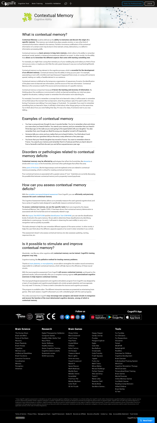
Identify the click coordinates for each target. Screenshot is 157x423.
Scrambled (72, 376)
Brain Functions (21, 356)
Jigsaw (94, 358)
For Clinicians (120, 335)
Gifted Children (120, 386)
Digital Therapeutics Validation (53, 333)
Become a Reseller (93, 414)
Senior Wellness (47, 343)
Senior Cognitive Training (51, 348)
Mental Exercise (121, 376)
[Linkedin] (82, 317)
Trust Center (134, 414)
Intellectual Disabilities (23, 353)
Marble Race (73, 371)
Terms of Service (20, 414)
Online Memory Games (123, 379)
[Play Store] (115, 317)
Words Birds (96, 384)
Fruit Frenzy (72, 338)
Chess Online (73, 333)
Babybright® (120, 348)
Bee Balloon (96, 348)
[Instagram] (77, 317)
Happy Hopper (97, 333)
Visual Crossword (74, 361)
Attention (18, 369)
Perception (19, 366)
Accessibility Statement (120, 414)
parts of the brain (33, 168)
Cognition (19, 348)
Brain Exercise (120, 358)
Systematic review (48, 353)
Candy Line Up (97, 335)
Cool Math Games (121, 381)
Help (110, 414)
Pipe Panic (72, 341)
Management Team (44, 414)
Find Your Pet (73, 379)
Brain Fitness (20, 346)
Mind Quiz (119, 363)
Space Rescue (73, 366)
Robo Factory (73, 348)
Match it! (71, 363)
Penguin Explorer (98, 341)
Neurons (18, 341)
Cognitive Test (23, 3)
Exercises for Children (123, 353)
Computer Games (48, 335)
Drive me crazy (73, 358)
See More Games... (99, 386)
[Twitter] (67, 317)
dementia (87, 161)
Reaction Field (97, 381)
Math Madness (73, 369)
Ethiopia (21, 418)
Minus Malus (96, 366)
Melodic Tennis (73, 374)
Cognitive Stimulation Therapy (126, 366)
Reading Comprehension (124, 384)
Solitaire (71, 346)
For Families (119, 333)
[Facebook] (62, 317)
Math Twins (96, 363)
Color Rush (72, 384)
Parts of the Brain (21, 338)
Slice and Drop (97, 374)
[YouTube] (72, 317)
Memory (18, 363)
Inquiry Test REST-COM (36, 216)
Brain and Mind (21, 335)
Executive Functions (22, 358)
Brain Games (120, 374)
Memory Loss (20, 351)
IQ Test (117, 391)
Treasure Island (74, 353)
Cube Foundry (97, 353)
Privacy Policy (32, 414)
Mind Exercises (120, 369)
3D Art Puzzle (73, 386)
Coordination (20, 361)
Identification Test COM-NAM (61, 216)
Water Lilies (96, 379)
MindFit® (118, 346)
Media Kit (69, 414)
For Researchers (121, 338)
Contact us (104, 414)
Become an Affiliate (79, 414)
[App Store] (133, 317)
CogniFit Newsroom (58, 414)
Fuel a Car (95, 361)
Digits (94, 343)
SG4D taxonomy (48, 356)
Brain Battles (120, 389)
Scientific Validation (53, 3)
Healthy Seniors (47, 346)
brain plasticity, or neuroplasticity (41, 263)
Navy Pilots (46, 341)
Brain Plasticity (20, 343)
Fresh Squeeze (97, 356)
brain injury (34, 164)
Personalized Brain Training (125, 371)
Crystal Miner (73, 343)
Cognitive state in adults (51, 351)
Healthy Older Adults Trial (51, 338)
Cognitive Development (123, 356)
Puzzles (95, 338)
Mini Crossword (74, 335)
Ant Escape (72, 351)
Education (119, 341)
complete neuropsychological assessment (43, 194)
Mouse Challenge (98, 369)
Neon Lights (72, 356)
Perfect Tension (97, 371)
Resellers (118, 351)
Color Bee (95, 346)
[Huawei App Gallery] (98, 317)
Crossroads (96, 351)
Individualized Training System (126, 361)
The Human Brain (21, 333)
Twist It (94, 376)
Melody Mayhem (74, 381)
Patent (117, 343)
